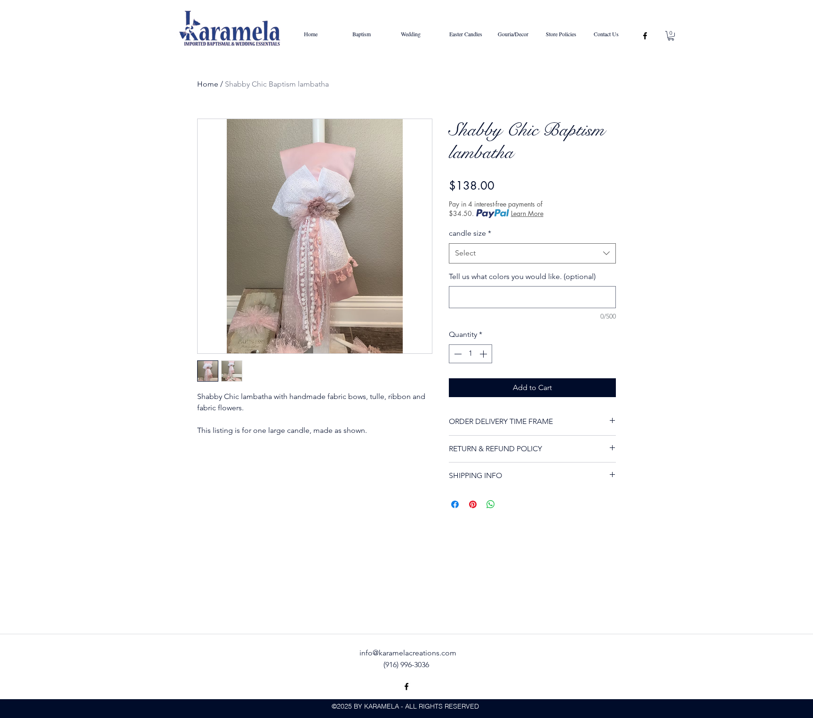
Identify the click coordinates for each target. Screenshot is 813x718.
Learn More (527, 213)
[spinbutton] (470, 354)
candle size (470, 233)
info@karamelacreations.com (407, 652)
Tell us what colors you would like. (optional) (522, 276)
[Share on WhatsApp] (490, 504)
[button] (671, 35)
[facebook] (645, 35)
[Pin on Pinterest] (472, 504)
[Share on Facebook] (455, 504)
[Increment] (484, 354)
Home (207, 84)
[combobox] (532, 253)
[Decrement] (456, 354)
